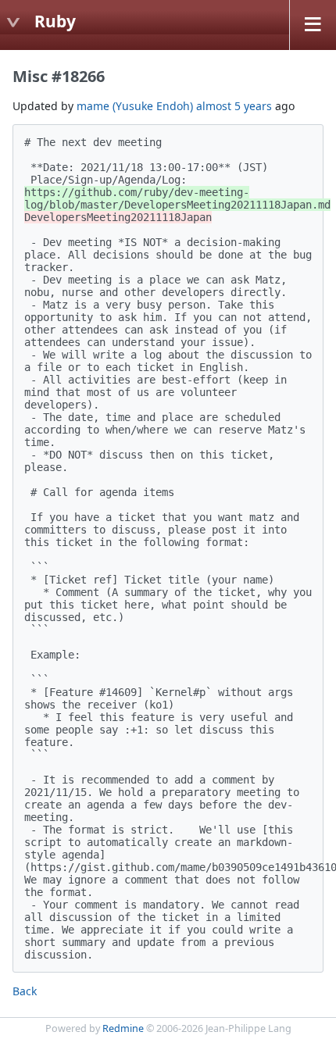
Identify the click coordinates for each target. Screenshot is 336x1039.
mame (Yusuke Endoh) (135, 105)
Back (25, 991)
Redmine (123, 1028)
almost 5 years (234, 105)
